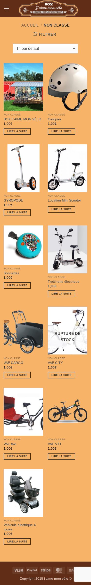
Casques (54, 119)
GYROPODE (13, 200)
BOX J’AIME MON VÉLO (22, 119)
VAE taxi (10, 444)
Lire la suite (17, 131)
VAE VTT (55, 444)
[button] (6, 8)
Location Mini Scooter (64, 200)
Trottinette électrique (63, 281)
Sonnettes (11, 273)
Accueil (30, 25)
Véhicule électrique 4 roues (20, 527)
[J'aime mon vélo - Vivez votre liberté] (48, 8)
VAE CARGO (13, 363)
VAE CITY (55, 363)
